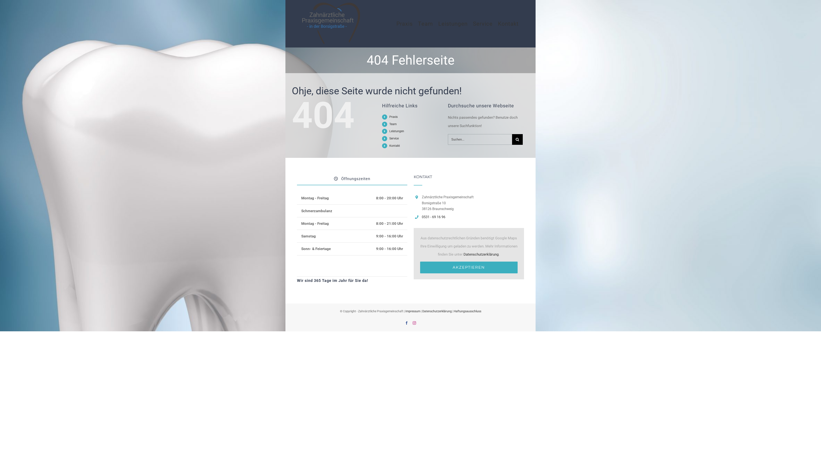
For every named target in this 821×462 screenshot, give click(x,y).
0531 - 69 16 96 (433, 217)
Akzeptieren (469, 267)
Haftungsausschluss (467, 311)
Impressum (412, 311)
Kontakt (394, 145)
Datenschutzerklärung (481, 254)
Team (393, 124)
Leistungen (396, 131)
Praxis (393, 116)
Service (394, 138)
